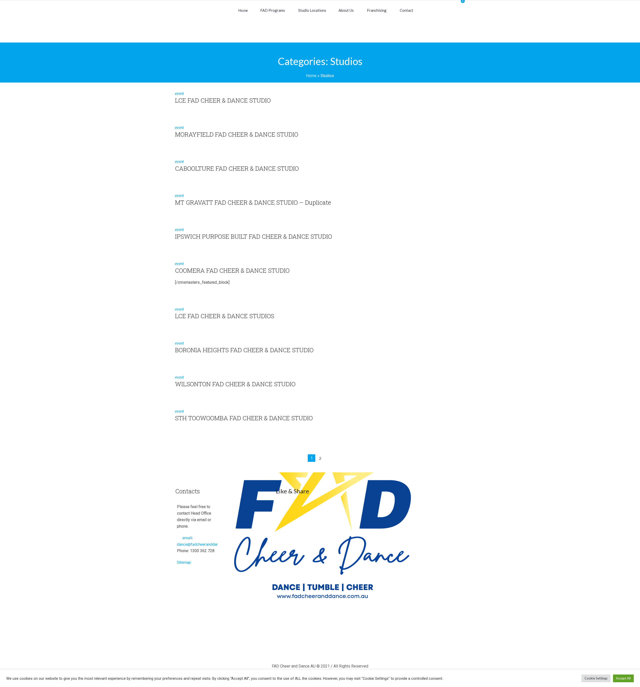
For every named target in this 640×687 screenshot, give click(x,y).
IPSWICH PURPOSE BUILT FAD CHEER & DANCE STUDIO (253, 236)
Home (311, 75)
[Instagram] (321, 647)
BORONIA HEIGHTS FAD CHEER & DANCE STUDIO (244, 350)
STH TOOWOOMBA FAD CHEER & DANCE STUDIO (244, 418)
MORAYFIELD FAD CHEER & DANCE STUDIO (236, 134)
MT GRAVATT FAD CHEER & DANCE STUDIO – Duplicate (253, 202)
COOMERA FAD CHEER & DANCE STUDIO (232, 270)
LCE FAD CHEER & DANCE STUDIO (223, 100)
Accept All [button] (623, 678)
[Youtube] (335, 647)
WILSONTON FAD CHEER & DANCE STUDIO (235, 384)
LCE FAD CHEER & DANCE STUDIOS (224, 316)
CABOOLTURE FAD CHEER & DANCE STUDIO (237, 168)
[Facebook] (306, 647)
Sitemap (184, 562)
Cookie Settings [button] (596, 678)
